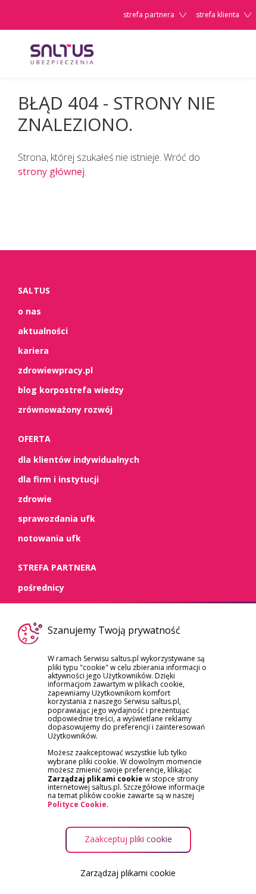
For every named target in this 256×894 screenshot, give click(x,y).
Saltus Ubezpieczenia (83, 53)
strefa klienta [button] (217, 15)
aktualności (43, 331)
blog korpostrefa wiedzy (71, 389)
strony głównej (51, 171)
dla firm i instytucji (58, 479)
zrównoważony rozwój (65, 409)
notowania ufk (49, 538)
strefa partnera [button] (148, 15)
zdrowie (35, 498)
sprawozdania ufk (56, 518)
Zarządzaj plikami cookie (128, 873)
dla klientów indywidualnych (78, 459)
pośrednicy (41, 587)
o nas (29, 311)
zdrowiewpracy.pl (55, 370)
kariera (33, 350)
